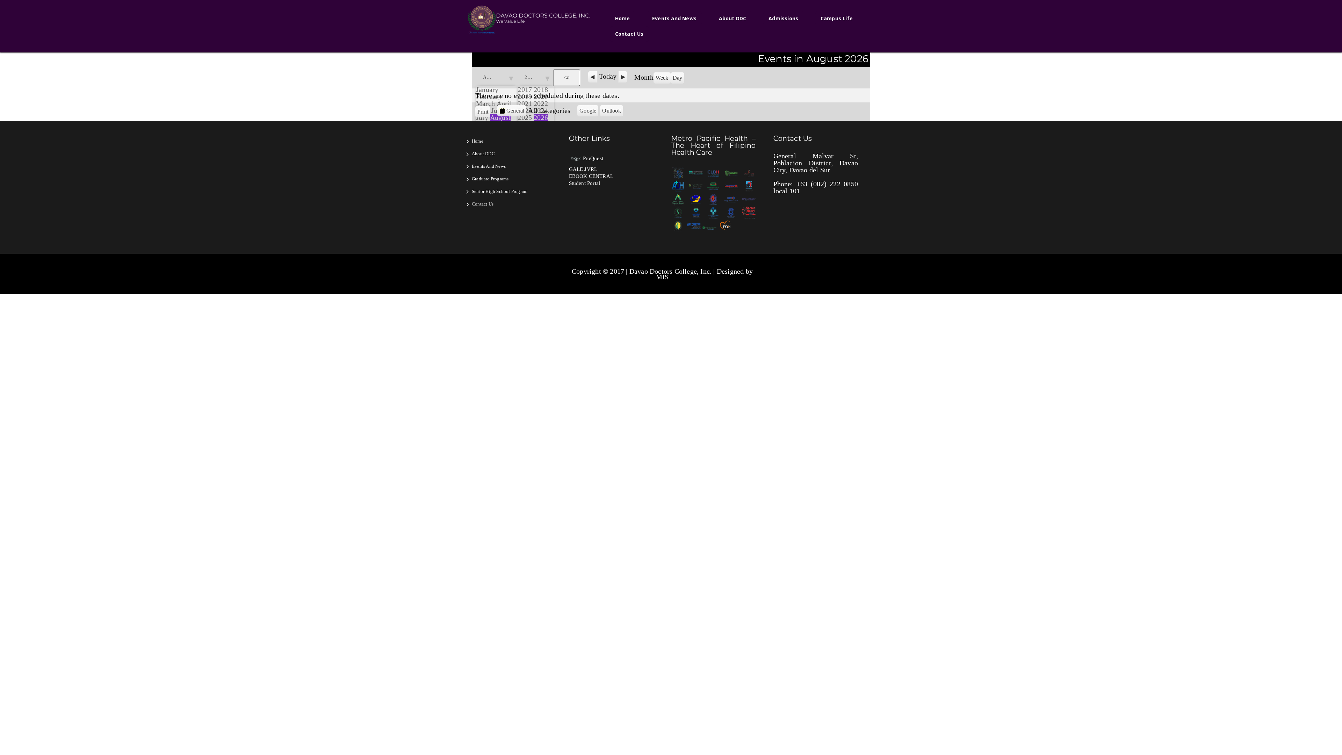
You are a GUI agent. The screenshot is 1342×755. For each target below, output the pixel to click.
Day (678, 78)
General (515, 111)
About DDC (732, 18)
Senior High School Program (499, 191)
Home (622, 18)
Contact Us (629, 33)
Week (662, 78)
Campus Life (837, 18)
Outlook (612, 112)
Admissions (783, 18)
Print (483, 112)
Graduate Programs (490, 178)
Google (588, 112)
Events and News (674, 18)
